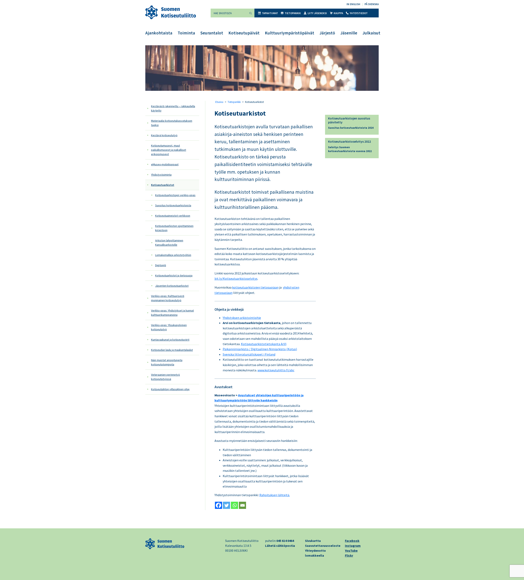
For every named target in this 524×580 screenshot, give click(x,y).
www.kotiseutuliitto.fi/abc (275, 370)
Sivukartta (313, 541)
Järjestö (327, 33)
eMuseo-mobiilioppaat (164, 164)
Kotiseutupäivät (244, 33)
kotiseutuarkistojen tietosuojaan (255, 287)
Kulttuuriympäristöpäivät (289, 33)
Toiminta (186, 33)
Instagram (353, 546)
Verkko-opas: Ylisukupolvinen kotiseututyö (169, 327)
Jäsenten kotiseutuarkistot (172, 286)
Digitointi (160, 265)
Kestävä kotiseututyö (164, 135)
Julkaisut (371, 33)
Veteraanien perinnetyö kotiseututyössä (165, 377)
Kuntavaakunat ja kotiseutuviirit (170, 339)
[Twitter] (226, 505)
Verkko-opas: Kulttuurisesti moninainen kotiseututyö (167, 298)
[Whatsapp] (234, 505)
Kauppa (338, 13)
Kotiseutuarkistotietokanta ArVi (263, 344)
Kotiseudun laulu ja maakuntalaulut (172, 350)
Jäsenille (348, 33)
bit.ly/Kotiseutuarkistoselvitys (236, 278)
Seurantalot (211, 33)
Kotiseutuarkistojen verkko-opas (175, 195)
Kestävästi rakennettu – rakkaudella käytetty (173, 108)
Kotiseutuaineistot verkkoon (172, 215)
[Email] (242, 505)
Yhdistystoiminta (161, 174)
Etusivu (219, 102)
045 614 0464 (285, 541)
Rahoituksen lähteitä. (274, 495)
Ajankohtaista (158, 33)
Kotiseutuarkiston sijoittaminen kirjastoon (174, 228)
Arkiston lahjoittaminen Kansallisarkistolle (169, 243)
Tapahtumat (270, 13)
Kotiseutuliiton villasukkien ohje (170, 389)
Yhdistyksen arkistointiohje (242, 318)
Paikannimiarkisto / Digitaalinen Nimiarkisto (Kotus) (260, 349)
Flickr (349, 555)
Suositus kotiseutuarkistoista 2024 (351, 128)
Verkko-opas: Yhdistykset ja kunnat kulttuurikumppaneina (172, 313)
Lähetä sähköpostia (280, 546)
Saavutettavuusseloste (322, 546)
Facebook (352, 541)
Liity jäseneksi (317, 13)
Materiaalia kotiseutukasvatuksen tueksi (171, 123)
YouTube (351, 550)
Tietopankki (293, 13)
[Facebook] (218, 505)
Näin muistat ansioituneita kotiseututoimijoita (166, 362)
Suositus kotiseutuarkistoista (173, 205)
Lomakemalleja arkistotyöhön (173, 255)
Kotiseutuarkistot (162, 185)
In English (353, 4)
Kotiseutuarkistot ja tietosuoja (173, 275)
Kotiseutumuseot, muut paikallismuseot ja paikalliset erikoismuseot (168, 150)
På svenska (372, 4)
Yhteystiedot (359, 13)
